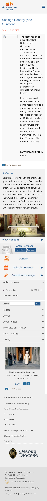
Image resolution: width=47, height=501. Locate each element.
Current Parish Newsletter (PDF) (16, 404)
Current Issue (20, 250)
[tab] (22, 282)
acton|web (9, 490)
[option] (22, 363)
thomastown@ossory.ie (15, 478)
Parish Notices (9, 414)
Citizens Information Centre (15, 436)
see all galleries (14, 389)
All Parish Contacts (11, 295)
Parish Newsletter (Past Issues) (16, 409)
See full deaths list (13, 165)
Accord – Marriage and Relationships (18, 431)
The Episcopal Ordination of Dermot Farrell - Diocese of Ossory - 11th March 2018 (23, 375)
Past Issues (31, 250)
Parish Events (9, 419)
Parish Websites (22, 487)
